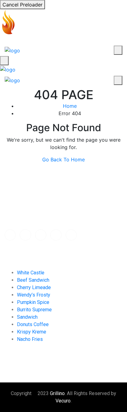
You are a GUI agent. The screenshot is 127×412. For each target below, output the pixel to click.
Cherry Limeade (34, 287)
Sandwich (27, 317)
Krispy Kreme (31, 332)
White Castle (30, 273)
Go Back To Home (63, 159)
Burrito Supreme (34, 310)
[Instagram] (71, 234)
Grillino (57, 393)
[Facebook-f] (10, 234)
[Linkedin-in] (55, 234)
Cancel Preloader (22, 5)
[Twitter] (25, 234)
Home (70, 106)
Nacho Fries (30, 339)
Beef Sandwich (33, 280)
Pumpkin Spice (33, 302)
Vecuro (63, 401)
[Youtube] (40, 234)
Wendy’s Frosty (33, 295)
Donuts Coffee (33, 324)
